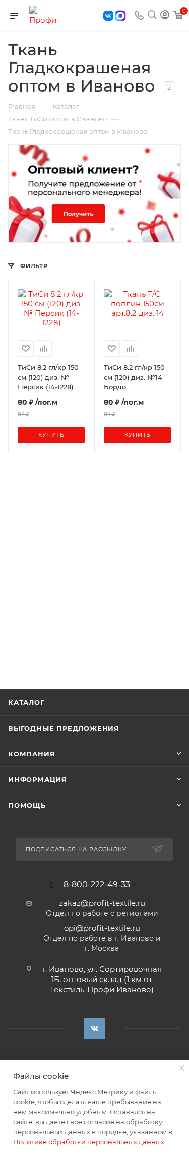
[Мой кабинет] (164, 16)
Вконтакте (94, 1028)
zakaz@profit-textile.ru (102, 903)
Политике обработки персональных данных (88, 1142)
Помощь (27, 805)
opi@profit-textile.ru (102, 928)
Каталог (26, 702)
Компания (31, 754)
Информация (37, 779)
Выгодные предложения (63, 728)
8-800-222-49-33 (97, 885)
